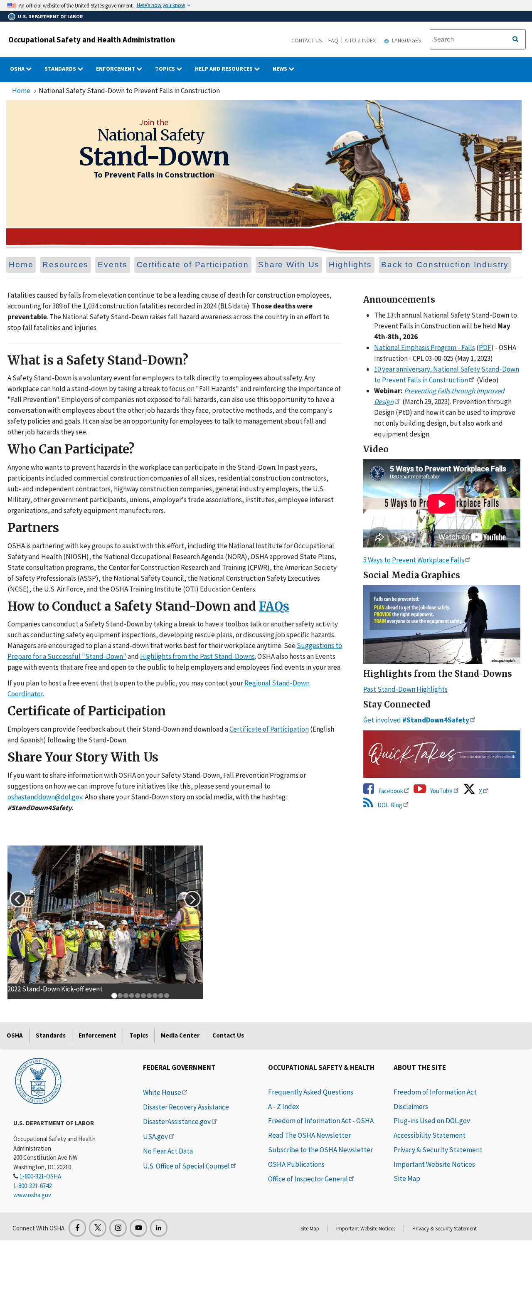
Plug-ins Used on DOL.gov (432, 1120)
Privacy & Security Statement (438, 1149)
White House (162, 1092)
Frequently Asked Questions (310, 1092)
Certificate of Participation (193, 264)
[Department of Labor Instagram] (118, 1228)
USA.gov (155, 1136)
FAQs (274, 606)
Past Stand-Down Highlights (405, 689)
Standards (60, 68)
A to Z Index (360, 40)
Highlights (350, 264)
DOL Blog (389, 805)
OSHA (18, 68)
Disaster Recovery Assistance (186, 1107)
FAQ (333, 40)
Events (112, 264)
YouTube (441, 791)
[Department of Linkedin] (158, 1228)
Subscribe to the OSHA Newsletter (320, 1149)
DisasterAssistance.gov (177, 1121)
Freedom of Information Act (435, 1092)
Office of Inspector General (308, 1178)
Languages (406, 40)
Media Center (180, 1035)
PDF (485, 347)
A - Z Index (283, 1106)
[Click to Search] (515, 39)
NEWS (280, 68)
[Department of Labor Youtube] (138, 1228)
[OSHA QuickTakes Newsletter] (441, 753)
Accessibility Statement (430, 1135)
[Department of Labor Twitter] (97, 1228)
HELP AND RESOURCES (224, 68)
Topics (165, 68)
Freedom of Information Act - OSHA (321, 1120)
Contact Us (306, 40)
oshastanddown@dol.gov (44, 796)
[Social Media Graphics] (441, 624)
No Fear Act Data (168, 1151)
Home (21, 90)
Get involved (416, 720)
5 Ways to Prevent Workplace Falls (413, 559)
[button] (18, 899)
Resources (65, 264)
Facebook (390, 791)
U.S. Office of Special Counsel (186, 1166)
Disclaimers (411, 1106)
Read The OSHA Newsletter (309, 1135)
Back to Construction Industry (445, 264)
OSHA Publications (296, 1164)
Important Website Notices (434, 1164)
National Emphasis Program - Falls (424, 347)
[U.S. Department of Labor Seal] (38, 1080)
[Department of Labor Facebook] (77, 1228)
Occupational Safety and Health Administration (91, 39)
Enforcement (116, 68)
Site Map (407, 1178)
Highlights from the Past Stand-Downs (197, 656)
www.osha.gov (32, 1195)
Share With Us (289, 264)
